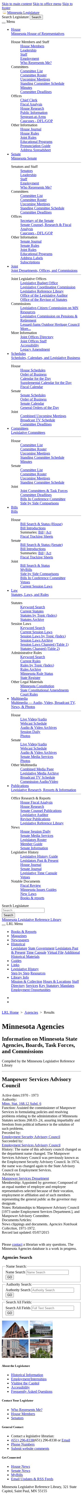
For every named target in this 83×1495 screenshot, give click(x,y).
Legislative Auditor (34, 815)
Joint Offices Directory (36, 337)
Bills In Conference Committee (42, 499)
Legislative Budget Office (39, 283)
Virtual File (55, 952)
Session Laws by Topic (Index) (43, 636)
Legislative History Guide (39, 856)
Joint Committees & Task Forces (44, 491)
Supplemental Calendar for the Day (46, 383)
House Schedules (32, 370)
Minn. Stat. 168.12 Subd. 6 (21, 1104)
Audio (42, 719)
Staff (23, 54)
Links (15, 965)
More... (25, 329)
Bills (14, 507)
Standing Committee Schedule (42, 83)
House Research (32, 108)
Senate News (20, 1471)
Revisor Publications (35, 819)
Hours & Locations (57, 981)
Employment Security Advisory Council (31, 1137)
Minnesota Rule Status (36, 673)
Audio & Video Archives (38, 727)
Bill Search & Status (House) (41, 524)
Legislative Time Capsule (38, 873)
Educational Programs (36, 142)
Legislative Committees (28, 432)
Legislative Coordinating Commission (47, 287)
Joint (14, 266)
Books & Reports (23, 932)
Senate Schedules (33, 395)
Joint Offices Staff (33, 341)
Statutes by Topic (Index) (38, 615)
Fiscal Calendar (31, 387)
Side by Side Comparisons (39, 503)
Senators (26, 171)
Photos (25, 736)
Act (48, 532)
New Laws (28, 894)
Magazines (19, 936)
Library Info (20, 977)
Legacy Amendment (35, 349)
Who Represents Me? (36, 63)
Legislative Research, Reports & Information (43, 790)
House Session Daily (35, 831)
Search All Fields (18, 1308)
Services (32, 986)
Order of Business (33, 374)
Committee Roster (33, 75)
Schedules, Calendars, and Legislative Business (45, 358)
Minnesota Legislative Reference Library (31, 920)
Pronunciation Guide (35, 146)
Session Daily (30, 732)
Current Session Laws (36, 586)
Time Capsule (36, 952)
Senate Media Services (36, 757)
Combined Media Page (37, 769)
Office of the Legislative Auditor (44, 295)
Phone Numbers (23, 1444)
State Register (30, 678)
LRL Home (10, 1012)
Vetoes (25, 582)
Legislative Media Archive (39, 773)
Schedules (18, 354)
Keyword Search (32, 607)
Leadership (28, 50)
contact (17, 1244)
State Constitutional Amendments (44, 690)
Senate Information (34, 848)
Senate (16, 154)
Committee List (31, 71)
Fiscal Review (30, 885)
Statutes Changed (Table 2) (40, 649)
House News (20, 1466)
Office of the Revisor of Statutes (43, 299)
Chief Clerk (28, 100)
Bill (41, 532)
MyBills (26, 570)
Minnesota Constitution (37, 686)
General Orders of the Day (39, 408)
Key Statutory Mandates (56, 986)
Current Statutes (32, 611)
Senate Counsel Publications (41, 811)
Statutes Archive (32, 619)
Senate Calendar (32, 403)
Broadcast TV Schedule (37, 420)
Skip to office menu (47, 4)
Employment (29, 58)
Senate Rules (29, 245)
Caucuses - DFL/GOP (36, 121)
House (16, 29)
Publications (20, 786)
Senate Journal (31, 241)
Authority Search (18, 1290)
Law (14, 590)
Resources (37, 973)
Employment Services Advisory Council (31, 1145)
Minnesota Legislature (23, 13)
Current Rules (30, 661)
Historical (18, 944)
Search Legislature (15, 17)
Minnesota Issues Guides (38, 890)
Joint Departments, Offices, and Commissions (44, 270)
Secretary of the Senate (37, 221)
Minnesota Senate (24, 158)
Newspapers (20, 940)
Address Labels (31, 258)
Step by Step (20, 973)
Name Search (16, 1272)
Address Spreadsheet (35, 150)
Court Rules (29, 694)
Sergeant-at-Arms (33, 117)
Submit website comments (30, 1448)
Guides (16, 961)
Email (66, 1440)
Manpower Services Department (25, 1178)
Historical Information (27, 1375)
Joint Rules (28, 137)
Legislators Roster (33, 840)
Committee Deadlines (36, 92)
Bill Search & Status (35, 565)
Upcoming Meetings (35, 79)
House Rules (29, 133)
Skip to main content (17, 4)
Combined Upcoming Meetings (43, 416)
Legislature (19, 948)
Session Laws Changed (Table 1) (44, 644)
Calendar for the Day (35, 378)
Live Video (28, 719)
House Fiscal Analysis (36, 802)
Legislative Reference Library (42, 291)
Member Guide (31, 844)
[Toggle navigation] (4, 23)
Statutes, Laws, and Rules (30, 595)
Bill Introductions (33, 528)
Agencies (31, 1012)
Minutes (26, 88)
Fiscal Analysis (31, 104)
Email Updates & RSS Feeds (32, 1479)
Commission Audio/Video (39, 782)
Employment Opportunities (30, 990)
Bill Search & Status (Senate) (41, 545)
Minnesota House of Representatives (37, 34)
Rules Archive (30, 669)
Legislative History (25, 969)
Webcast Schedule (33, 723)
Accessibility (29, 345)
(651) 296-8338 (22, 1440)
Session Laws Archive (36, 640)
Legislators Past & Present (39, 860)
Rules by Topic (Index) (37, 665)
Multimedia (19, 698)
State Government (41, 948)
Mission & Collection (26, 981)
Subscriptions (30, 262)
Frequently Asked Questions (31, 1391)
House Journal (30, 129)
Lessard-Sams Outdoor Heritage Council (50, 324)
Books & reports (32, 898)
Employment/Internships (29, 1379)
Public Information (33, 113)
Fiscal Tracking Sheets (36, 536)
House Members (32, 46)
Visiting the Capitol (25, 1383)
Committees (19, 428)
